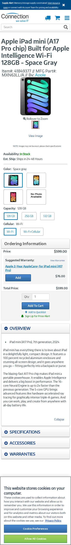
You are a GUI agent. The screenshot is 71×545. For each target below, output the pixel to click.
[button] (35, 328)
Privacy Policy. (53, 520)
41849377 (22, 70)
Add (18, 277)
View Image (36, 136)
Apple (40, 74)
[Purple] (36, 197)
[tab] (35, 328)
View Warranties (57, 260)
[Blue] (36, 180)
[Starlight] (13, 197)
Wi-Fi (10, 231)
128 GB (11, 216)
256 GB (29, 216)
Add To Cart (35, 305)
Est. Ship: (9, 159)
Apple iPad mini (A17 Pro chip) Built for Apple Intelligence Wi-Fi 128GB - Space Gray (35, 52)
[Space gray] (13, 180)
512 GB (47, 216)
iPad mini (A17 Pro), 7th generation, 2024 (34, 342)
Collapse (59, 419)
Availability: (11, 154)
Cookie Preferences (35, 528)
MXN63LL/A (13, 74)
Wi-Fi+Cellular (31, 231)
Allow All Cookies (35, 538)
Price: (7, 251)
